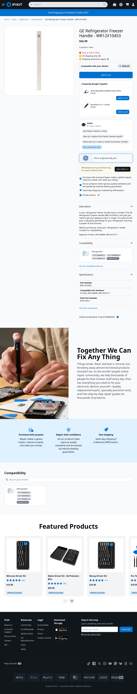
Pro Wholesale (27, 629)
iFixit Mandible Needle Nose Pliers (105, 90)
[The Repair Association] (131, 663)
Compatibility (86, 243)
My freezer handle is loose (95, 131)
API (5, 645)
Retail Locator (27, 633)
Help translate (10, 663)
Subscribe (126, 629)
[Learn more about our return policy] (98, 195)
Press (23, 645)
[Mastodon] (115, 663)
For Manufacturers (27, 639)
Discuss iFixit (10, 636)
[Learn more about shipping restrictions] (99, 56)
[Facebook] (94, 663)
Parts (14, 19)
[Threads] (125, 663)
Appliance (24, 19)
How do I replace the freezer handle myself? (103, 136)
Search (125, 66)
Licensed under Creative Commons (75, 686)
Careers (7, 640)
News (23, 649)
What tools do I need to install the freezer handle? (105, 141)
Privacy (40, 629)
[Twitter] (99, 663)
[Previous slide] (65, 600)
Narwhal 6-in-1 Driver (100, 104)
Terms (40, 633)
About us (8, 625)
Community (26, 625)
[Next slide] (71, 600)
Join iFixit (122, 169)
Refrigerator (36, 19)
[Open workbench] (114, 4)
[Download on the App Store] (61, 629)
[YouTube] (110, 663)
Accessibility (42, 625)
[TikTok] (88, 663)
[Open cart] (127, 4)
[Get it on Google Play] (61, 638)
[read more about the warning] (117, 317)
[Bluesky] (120, 663)
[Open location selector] (121, 4)
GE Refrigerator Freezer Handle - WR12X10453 (66, 19)
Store (6, 19)
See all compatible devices (91, 266)
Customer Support (8, 630)
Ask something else (91, 147)
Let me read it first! (92, 634)
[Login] (133, 4)
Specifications (86, 274)
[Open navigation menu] (3, 4)
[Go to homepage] (15, 4)
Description (85, 206)
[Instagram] (104, 663)
